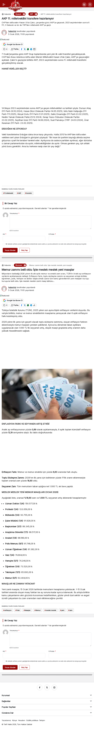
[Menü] (4, 4)
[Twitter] (47, 687)
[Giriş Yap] (90, 4)
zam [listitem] (70, 610)
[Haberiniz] (15, 6)
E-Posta (52, 234)
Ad (4, 234)
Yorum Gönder (10, 250)
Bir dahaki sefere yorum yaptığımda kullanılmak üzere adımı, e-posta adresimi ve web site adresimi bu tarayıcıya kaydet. (46, 244)
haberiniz (12, 31)
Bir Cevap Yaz (10, 203)
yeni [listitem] (62, 610)
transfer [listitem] (28, 193)
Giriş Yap (24, 250)
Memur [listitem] (37, 610)
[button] (84, 4)
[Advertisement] (47, 89)
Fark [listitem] (17, 610)
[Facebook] (39, 687)
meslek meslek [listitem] (50, 610)
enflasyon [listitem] (7, 610)
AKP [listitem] (19, 193)
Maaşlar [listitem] (27, 610)
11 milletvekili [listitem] (8, 193)
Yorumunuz (14, 213)
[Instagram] (54, 687)
